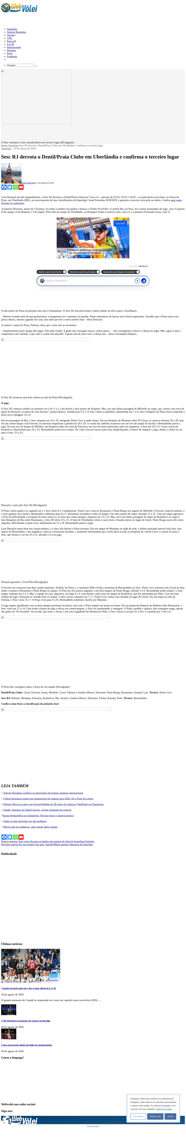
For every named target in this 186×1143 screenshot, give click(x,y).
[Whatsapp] (15, 187)
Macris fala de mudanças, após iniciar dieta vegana (30, 826)
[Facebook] (4, 187)
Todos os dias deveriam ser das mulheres (24, 821)
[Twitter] (9, 187)
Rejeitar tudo (155, 1116)
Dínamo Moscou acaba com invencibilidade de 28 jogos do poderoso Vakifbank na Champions (53, 804)
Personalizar (138, 1116)
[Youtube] (21, 187)
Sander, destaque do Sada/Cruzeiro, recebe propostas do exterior (37, 809)
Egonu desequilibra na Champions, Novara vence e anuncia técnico (38, 815)
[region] (153, 1108)
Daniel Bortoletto (29, 183)
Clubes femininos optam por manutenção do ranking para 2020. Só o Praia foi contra (48, 798)
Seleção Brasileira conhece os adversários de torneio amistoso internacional (43, 792)
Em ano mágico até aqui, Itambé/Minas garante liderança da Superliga (47, 844)
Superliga (13, 145)
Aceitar (171, 1116)
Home (4, 145)
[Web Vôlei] (19, 11)
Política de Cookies (164, 1109)
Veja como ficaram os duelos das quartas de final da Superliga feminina (47, 841)
